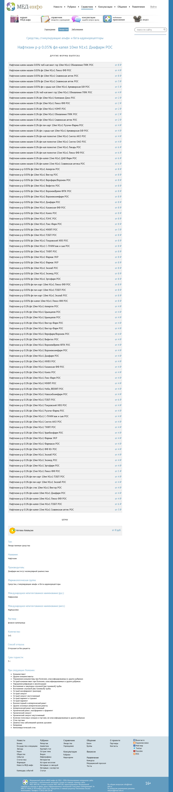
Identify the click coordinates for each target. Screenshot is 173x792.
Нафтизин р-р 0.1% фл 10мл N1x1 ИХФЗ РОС (65, 361)
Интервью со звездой (49, 765)
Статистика (21, 759)
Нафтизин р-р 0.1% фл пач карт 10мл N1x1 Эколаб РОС (65, 482)
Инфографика (45, 757)
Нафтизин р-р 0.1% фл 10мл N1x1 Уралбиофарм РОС (65, 432)
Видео (42, 754)
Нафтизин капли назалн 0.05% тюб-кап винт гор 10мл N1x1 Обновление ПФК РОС (65, 65)
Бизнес (20, 743)
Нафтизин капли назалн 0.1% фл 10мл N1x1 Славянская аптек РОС (65, 119)
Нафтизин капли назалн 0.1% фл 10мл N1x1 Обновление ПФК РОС (65, 114)
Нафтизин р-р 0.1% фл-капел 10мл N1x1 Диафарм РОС (65, 493)
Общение (122, 6)
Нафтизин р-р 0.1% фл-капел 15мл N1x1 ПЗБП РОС (65, 504)
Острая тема (45, 751)
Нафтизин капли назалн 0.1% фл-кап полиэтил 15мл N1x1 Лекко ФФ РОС (65, 152)
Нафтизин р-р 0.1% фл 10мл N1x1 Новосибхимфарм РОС (65, 394)
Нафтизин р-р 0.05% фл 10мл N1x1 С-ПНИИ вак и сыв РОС (65, 246)
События (20, 757)
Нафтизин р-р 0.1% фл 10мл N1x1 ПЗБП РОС (65, 399)
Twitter (138, 748)
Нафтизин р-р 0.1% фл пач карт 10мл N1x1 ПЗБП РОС (65, 476)
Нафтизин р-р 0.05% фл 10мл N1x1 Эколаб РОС (65, 268)
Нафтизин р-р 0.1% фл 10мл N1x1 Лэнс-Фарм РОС (65, 377)
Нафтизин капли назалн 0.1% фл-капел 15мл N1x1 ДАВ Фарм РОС (65, 158)
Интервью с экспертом (49, 768)
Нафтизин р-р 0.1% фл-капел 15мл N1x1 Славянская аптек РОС (65, 509)
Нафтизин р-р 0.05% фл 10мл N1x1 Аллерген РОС (65, 169)
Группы (89, 746)
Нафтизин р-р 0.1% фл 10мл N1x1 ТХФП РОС (65, 427)
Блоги (89, 743)
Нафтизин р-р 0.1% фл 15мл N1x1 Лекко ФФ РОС (65, 471)
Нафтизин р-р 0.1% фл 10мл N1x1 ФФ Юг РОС (65, 449)
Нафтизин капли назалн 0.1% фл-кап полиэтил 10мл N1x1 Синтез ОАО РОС (65, 141)
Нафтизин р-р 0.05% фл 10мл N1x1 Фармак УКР (65, 257)
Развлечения (138, 6)
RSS (137, 754)
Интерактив (45, 759)
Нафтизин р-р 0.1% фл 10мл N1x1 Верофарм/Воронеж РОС (65, 334)
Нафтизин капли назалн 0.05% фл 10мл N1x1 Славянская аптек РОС (65, 75)
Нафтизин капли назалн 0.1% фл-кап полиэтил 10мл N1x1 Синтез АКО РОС (65, 136)
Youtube (139, 751)
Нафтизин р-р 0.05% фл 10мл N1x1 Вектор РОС (65, 174)
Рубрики (71, 6)
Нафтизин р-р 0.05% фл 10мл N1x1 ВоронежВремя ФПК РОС (65, 191)
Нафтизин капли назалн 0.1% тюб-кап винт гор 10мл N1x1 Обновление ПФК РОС (65, 92)
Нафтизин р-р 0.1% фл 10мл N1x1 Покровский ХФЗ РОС (65, 405)
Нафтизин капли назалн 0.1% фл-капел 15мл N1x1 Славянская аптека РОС (65, 163)
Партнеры (114, 743)
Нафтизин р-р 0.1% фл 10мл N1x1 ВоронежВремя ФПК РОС (65, 344)
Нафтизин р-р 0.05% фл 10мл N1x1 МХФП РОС (65, 229)
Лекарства (63, 29)
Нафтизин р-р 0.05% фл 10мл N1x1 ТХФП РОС (65, 251)
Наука (19, 751)
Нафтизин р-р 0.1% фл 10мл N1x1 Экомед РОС (65, 460)
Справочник (87, 6)
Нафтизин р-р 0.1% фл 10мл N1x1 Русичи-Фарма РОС (65, 410)
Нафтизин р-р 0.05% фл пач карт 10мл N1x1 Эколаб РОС (65, 295)
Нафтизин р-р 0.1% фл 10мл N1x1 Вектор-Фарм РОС (65, 323)
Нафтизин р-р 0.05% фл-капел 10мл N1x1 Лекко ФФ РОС (65, 301)
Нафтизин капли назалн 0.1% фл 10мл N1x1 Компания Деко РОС (65, 97)
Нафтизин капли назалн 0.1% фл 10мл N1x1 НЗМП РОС (65, 108)
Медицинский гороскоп (96, 763)
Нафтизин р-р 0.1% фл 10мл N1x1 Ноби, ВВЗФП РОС (65, 388)
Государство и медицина (27, 746)
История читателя (47, 762)
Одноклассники (142, 743)
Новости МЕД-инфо (25, 765)
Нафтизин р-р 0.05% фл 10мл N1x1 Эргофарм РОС (65, 279)
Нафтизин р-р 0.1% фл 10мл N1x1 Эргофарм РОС (65, 465)
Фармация (21, 762)
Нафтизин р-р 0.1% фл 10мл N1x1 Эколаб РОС (65, 454)
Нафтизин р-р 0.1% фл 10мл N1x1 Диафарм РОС (65, 355)
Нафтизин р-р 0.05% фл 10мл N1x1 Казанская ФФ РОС (65, 207)
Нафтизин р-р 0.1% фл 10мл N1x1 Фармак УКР (65, 438)
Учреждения (49, 29)
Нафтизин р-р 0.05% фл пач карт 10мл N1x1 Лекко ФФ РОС (65, 284)
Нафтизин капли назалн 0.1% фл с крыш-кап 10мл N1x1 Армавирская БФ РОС (65, 130)
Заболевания (77, 29)
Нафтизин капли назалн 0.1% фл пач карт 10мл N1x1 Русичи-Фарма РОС (65, 125)
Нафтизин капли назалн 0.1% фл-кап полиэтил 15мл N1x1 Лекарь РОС (65, 147)
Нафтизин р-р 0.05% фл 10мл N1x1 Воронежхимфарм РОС (65, 196)
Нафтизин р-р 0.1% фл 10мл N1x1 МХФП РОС (65, 383)
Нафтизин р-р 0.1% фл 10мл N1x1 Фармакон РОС (65, 443)
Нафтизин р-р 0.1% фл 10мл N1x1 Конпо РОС (65, 372)
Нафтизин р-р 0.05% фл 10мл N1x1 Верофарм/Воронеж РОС (65, 180)
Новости (57, 6)
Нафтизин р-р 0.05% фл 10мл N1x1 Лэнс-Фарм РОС (65, 224)
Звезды (20, 749)
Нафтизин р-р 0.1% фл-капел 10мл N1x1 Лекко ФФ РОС (65, 498)
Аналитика (44, 746)
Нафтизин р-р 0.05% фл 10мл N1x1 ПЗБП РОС (65, 235)
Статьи (43, 770)
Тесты (89, 766)
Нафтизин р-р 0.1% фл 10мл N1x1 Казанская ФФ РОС (65, 366)
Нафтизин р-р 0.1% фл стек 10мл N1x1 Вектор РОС (65, 487)
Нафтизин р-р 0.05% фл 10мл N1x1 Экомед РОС (65, 273)
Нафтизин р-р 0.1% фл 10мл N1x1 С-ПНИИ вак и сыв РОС (65, 416)
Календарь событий (25, 770)
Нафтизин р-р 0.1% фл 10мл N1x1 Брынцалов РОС (65, 312)
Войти (153, 6)
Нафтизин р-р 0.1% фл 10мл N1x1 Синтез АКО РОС (65, 421)
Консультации (105, 6)
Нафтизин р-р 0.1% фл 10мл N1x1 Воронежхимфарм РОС (65, 350)
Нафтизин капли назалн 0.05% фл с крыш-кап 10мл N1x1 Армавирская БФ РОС (65, 86)
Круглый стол (45, 749)
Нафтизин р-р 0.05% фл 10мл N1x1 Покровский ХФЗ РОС (65, 240)
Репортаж (44, 743)
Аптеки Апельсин (68, 530)
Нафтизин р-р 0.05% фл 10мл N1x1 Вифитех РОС (65, 185)
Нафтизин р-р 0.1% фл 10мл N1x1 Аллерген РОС (65, 306)
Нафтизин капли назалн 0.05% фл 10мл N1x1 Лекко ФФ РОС (65, 70)
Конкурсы (90, 760)
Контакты (114, 746)
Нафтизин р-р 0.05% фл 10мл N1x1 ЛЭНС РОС (65, 218)
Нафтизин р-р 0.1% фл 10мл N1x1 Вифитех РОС (65, 339)
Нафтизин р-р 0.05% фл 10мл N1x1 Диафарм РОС (65, 202)
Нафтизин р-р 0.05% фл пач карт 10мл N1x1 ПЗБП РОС (65, 290)
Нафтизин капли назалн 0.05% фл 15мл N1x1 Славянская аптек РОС (65, 81)
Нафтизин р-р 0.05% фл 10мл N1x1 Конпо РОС (65, 213)
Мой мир (139, 745)
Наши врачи (68, 757)
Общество (21, 754)
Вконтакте (140, 740)
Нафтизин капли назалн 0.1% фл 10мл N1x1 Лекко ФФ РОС (65, 103)
